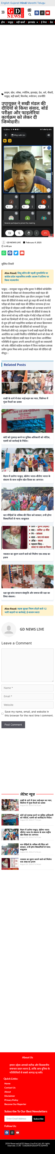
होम (3, 22)
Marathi (32, 2)
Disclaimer (9, 1096)
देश (51, 22)
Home (7, 1083)
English (5, 2)
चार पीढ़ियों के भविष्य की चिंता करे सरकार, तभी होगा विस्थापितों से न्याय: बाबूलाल (35, 847)
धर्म (44, 92)
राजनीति (41, 96)
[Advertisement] (27, 57)
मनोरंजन (33, 96)
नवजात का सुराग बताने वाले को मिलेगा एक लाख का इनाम (36, 860)
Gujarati (15, 2)
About (7, 1091)
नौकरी (50, 92)
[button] (29, 14)
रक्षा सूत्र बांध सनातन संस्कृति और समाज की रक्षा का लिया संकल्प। (26, 594)
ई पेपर (44, 22)
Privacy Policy (11, 1100)
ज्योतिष (25, 92)
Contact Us (10, 1087)
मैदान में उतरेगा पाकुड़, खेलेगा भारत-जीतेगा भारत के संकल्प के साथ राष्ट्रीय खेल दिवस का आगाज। (35, 832)
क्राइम (6, 92)
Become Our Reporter (15, 1104)
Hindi (23, 2)
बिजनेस (24, 96)
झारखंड (31, 22)
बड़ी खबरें (20, 22)
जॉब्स (18, 92)
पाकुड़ (10, 22)
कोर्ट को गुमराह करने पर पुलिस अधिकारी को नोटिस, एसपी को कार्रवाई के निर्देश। (36, 816)
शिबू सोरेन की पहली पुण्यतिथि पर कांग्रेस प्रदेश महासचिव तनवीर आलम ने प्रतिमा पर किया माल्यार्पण (27, 276)
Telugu (41, 2)
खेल (13, 92)
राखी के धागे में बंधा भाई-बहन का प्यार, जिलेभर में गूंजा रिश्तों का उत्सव (36, 801)
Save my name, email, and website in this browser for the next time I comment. (29, 713)
